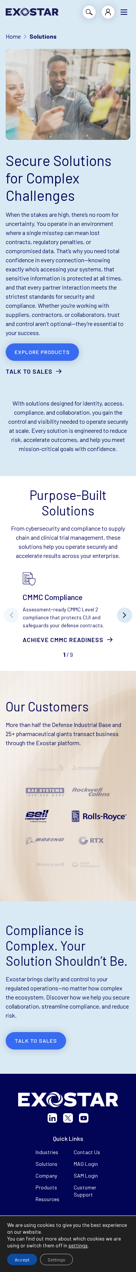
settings (78, 1245)
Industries (47, 1152)
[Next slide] (124, 615)
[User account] (108, 12)
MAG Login (86, 1164)
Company (46, 1175)
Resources (47, 1199)
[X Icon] (68, 1118)
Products (46, 1187)
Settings (56, 1259)
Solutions (46, 1164)
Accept (22, 1259)
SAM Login (86, 1175)
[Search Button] (89, 12)
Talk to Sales (29, 371)
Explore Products (42, 352)
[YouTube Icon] (83, 1118)
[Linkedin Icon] (52, 1118)
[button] (124, 12)
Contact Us (87, 1152)
